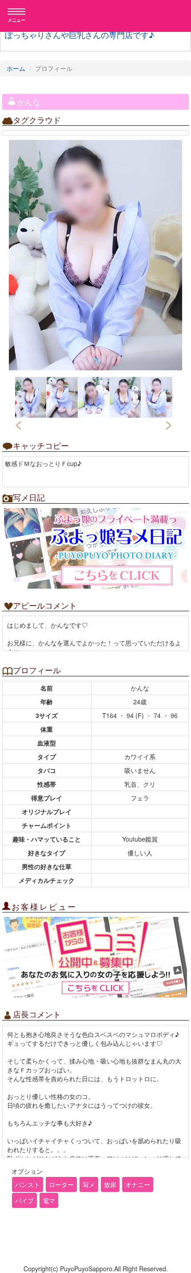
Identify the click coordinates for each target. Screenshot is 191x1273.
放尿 (110, 1184)
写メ (89, 1184)
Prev (18, 425)
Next (169, 425)
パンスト (27, 1184)
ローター (61, 1184)
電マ (49, 1200)
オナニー (137, 1184)
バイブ (24, 1200)
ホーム (16, 68)
